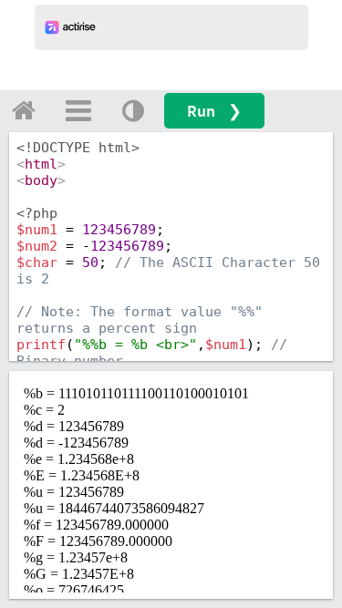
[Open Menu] (78, 110)
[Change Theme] (133, 110)
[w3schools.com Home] (23, 110)
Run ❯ (214, 110)
